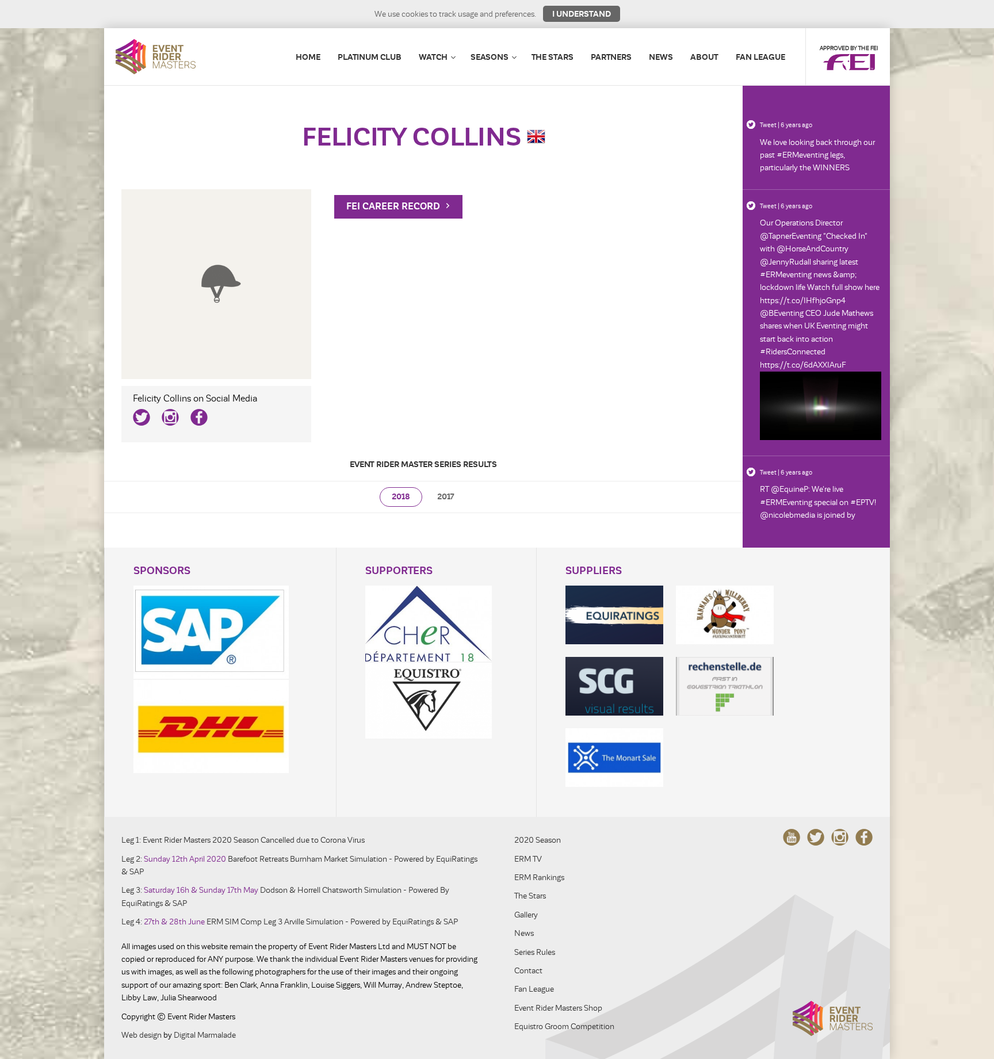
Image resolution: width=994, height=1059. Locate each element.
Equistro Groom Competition (564, 1026)
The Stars (553, 57)
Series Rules (534, 952)
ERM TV (528, 859)
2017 (445, 496)
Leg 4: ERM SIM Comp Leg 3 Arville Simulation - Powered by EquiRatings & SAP (289, 921)
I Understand (581, 13)
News (661, 57)
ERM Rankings (539, 877)
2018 (401, 496)
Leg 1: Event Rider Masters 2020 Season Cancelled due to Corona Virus (243, 840)
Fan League (760, 57)
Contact (528, 970)
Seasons (490, 57)
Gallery (526, 915)
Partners (611, 57)
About (704, 57)
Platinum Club (370, 57)
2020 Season (537, 840)
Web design (141, 1035)
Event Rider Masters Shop (558, 1008)
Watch (433, 57)
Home (308, 57)
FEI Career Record (394, 206)
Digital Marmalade (205, 1035)
